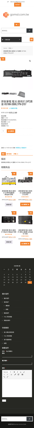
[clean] (24, 372)
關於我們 (6, 298)
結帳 (7, 309)
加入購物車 (11, 131)
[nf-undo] (4, 377)
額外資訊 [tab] (9, 154)
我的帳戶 (6, 302)
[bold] (14, 372)
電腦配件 (23, 148)
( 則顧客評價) (13, 108)
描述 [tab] (3, 154)
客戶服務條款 (8, 339)
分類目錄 (7, 39)
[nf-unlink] (18, 374)
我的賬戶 (17, 4)
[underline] (20, 372)
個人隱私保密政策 (9, 332)
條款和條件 (7, 320)
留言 (4, 368)
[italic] (17, 372)
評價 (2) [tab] (16, 154)
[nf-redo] (7, 377)
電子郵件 (5, 360)
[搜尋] (29, 30)
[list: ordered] (4, 374)
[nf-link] (15, 374)
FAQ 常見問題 (8, 317)
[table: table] (22, 374)
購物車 (8, 305)
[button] (31, 39)
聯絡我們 (6, 313)
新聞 (5, 343)
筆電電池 (18, 148)
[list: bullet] (7, 374)
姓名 (3, 353)
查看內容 (8, 204)
